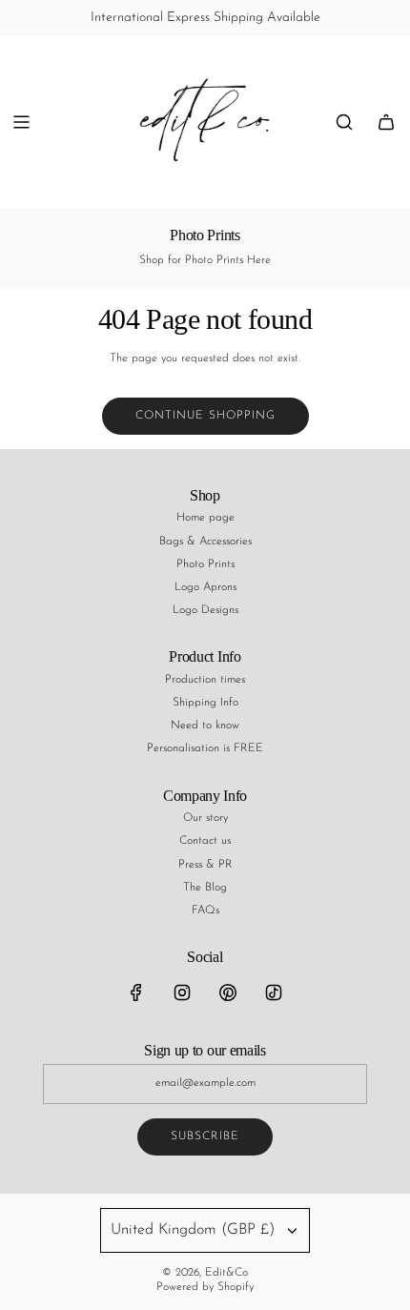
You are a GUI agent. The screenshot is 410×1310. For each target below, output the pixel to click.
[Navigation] (21, 122)
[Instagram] (182, 992)
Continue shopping (205, 415)
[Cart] (386, 122)
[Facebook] (136, 992)
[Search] (344, 122)
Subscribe (205, 1136)
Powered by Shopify (205, 1287)
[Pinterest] (228, 992)
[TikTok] (274, 992)
